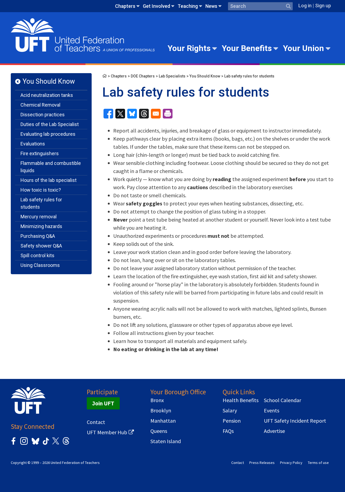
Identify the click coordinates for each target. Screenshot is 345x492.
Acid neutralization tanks (46, 95)
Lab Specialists (172, 76)
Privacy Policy (291, 462)
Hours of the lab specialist (48, 180)
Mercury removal (38, 216)
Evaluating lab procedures (47, 134)
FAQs (228, 431)
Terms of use (318, 462)
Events (271, 410)
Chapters (125, 6)
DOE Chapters (143, 76)
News (211, 6)
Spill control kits (37, 255)
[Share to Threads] (144, 113)
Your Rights (189, 48)
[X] (55, 443)
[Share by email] (156, 113)
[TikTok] (45, 443)
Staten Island (165, 441)
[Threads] (66, 443)
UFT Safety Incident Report (295, 421)
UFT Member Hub (107, 432)
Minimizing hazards (41, 226)
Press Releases (262, 462)
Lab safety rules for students (41, 203)
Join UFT (103, 403)
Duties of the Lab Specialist (49, 124)
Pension (232, 421)
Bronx (157, 400)
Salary (230, 410)
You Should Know (49, 81)
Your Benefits (247, 48)
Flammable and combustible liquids (50, 166)
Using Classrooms (40, 265)
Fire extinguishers (39, 153)
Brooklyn (160, 410)
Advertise (274, 431)
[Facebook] (13, 443)
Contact (96, 422)
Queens (158, 431)
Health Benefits (240, 400)
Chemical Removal (40, 105)
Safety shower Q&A (41, 246)
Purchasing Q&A (37, 236)
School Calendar (282, 400)
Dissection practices (42, 114)
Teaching (188, 6)
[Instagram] (24, 443)
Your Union (303, 48)
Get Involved (156, 6)
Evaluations (32, 144)
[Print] (167, 113)
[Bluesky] (35, 445)
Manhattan (163, 421)
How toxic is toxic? (40, 190)
